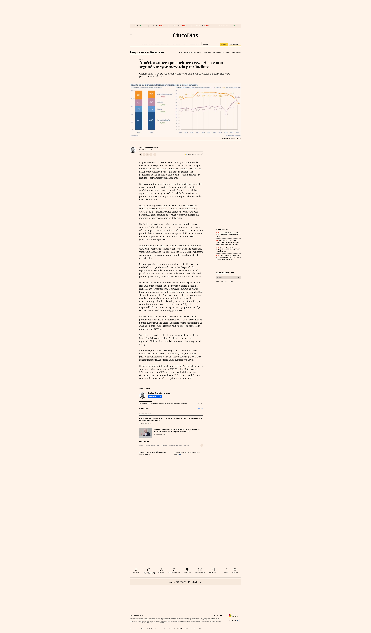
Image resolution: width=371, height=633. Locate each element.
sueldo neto (161, 572)
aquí (179, 454)
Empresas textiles (150, 445)
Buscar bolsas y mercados (225, 272)
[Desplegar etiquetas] (201, 445)
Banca (181, 53)
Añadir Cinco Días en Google (195, 154)
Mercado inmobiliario (218, 53)
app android (235, 572)
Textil (157, 445)
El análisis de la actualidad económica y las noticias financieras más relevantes (164, 403)
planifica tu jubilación (174, 572)
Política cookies (145, 628)
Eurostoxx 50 (199, 26)
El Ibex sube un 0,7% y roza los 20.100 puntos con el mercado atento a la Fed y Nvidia (228, 250)
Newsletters (190, 628)
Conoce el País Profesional (185, 582)
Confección (164, 445)
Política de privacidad (168, 628)
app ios (226, 572)
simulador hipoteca (149, 572)
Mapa (182, 628)
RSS (186, 628)
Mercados (156, 44)
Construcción (207, 53)
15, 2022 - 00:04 (145, 149)
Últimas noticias (190, 44)
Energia (199, 53)
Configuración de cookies (155, 628)
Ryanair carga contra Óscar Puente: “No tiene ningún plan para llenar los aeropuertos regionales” (227, 242)
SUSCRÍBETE (224, 44)
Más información (144, 454)
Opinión (198, 44)
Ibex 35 (136, 26)
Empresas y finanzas (147, 44)
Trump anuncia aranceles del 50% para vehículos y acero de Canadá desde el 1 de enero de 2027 (228, 257)
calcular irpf (136, 572)
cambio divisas (187, 572)
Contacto (132, 628)
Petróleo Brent (177, 26)
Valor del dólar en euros (224, 26)
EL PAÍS (205, 43)
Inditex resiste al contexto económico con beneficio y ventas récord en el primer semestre (170, 419)
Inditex (141, 445)
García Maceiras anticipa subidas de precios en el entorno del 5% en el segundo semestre (177, 431)
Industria (186, 445)
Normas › (200, 408)
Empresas (172, 445)
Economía (163, 44)
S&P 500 (155, 26)
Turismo (228, 53)
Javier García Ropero (148, 147)
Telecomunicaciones (190, 53)
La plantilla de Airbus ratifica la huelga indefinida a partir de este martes (228, 234)
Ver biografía (152, 396)
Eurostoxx (224, 281)
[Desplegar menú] (131, 35)
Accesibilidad (177, 628)
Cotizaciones (170, 44)
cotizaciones (212, 572)
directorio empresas (200, 572)
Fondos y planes (180, 44)
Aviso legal (137, 628)
